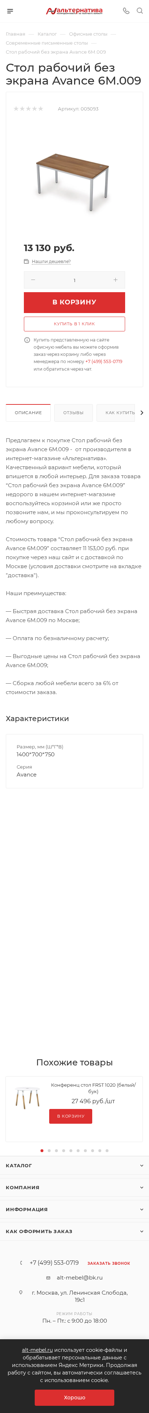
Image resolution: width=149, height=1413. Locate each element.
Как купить (120, 412)
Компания (22, 1187)
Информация (27, 1209)
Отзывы (73, 412)
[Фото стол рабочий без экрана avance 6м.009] (74, 176)
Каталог (19, 1165)
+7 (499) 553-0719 (103, 361)
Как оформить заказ (39, 1231)
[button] (42, 1150)
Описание (28, 412)
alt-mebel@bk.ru (80, 1277)
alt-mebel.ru (37, 1350)
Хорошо (74, 1397)
